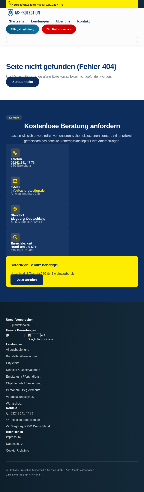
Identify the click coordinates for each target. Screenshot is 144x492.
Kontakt (83, 21)
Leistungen (40, 21)
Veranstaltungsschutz (20, 396)
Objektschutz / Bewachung (23, 383)
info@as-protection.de (28, 190)
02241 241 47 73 (23, 162)
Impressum (13, 437)
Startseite (16, 21)
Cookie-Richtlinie (17, 450)
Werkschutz (14, 403)
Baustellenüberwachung (22, 356)
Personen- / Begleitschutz (23, 390)
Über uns (63, 21)
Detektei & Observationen (23, 369)
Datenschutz (14, 443)
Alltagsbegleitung (17, 349)
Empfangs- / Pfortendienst (23, 376)
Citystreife (12, 363)
